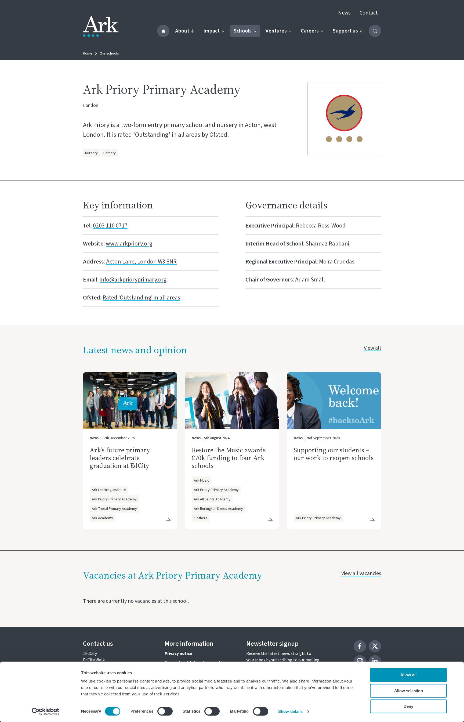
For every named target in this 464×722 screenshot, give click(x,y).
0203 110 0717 (110, 225)
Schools (243, 31)
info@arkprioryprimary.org (133, 279)
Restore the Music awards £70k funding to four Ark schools (229, 458)
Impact (211, 31)
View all (372, 348)
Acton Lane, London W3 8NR (141, 261)
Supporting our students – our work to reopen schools (334, 454)
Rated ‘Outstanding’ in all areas (141, 297)
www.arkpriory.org (129, 243)
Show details (290, 711)
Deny (408, 706)
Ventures (276, 31)
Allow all (408, 675)
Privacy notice (178, 653)
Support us (345, 31)
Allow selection (408, 690)
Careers (310, 31)
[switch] (165, 711)
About (182, 31)
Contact (369, 13)
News (344, 13)
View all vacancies (361, 573)
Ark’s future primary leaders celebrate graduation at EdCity (120, 458)
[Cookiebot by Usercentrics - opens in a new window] (45, 711)
